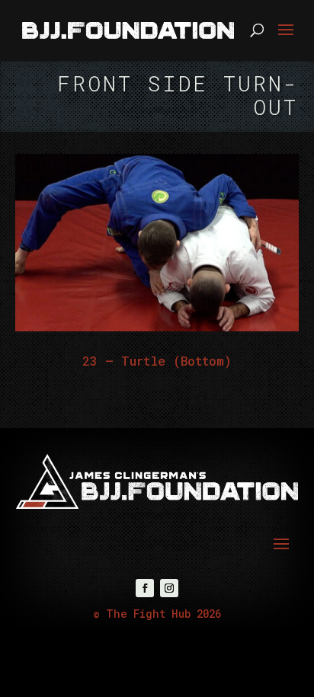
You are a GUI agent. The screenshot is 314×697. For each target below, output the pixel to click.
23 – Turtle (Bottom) (157, 361)
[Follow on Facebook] (145, 588)
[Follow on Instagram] (169, 588)
